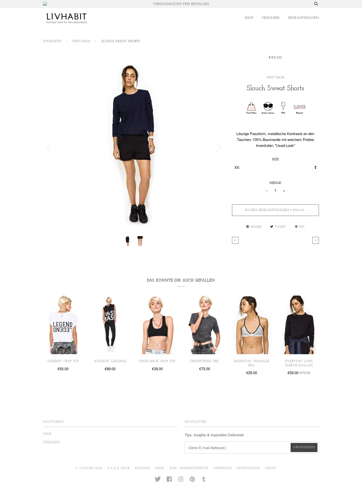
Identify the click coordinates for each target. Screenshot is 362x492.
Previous (49, 147)
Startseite (52, 41)
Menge (275, 183)
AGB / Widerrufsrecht (189, 468)
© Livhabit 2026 (89, 468)
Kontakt (142, 468)
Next (218, 147)
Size (275, 159)
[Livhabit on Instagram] (181, 480)
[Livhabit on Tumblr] (204, 480)
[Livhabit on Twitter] (158, 480)
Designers (271, 17)
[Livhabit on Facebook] (169, 480)
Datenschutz (248, 468)
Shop (249, 17)
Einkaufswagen (303, 17)
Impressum (223, 468)
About (270, 468)
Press (160, 468)
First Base (81, 41)
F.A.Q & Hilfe (119, 468)
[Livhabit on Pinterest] (192, 480)
